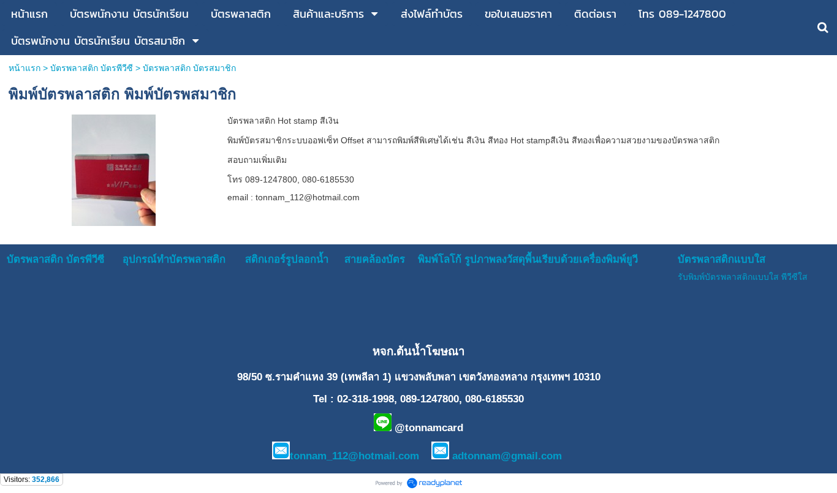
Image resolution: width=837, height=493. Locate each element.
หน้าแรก (24, 68)
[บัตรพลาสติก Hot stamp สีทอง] (114, 168)
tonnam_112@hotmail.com (354, 455)
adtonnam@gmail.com (507, 455)
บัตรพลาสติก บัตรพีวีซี (91, 68)
